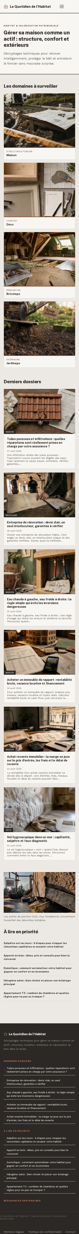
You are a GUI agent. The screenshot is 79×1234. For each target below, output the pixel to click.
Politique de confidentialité (44, 1231)
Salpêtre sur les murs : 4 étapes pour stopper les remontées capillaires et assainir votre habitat (35, 945)
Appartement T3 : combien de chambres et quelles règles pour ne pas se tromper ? (36, 995)
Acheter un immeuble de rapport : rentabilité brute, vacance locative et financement (37, 1106)
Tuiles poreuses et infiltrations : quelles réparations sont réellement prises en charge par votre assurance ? (41, 1070)
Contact (71, 1231)
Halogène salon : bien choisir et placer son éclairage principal (37, 982)
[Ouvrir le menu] (63, 6)
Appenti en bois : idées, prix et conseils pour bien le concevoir (37, 957)
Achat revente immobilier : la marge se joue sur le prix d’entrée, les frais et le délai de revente (39, 1118)
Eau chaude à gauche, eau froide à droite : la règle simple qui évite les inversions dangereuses (41, 1094)
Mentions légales (14, 1231)
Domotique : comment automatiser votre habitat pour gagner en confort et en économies (38, 970)
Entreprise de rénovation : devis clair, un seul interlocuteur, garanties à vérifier (33, 1082)
